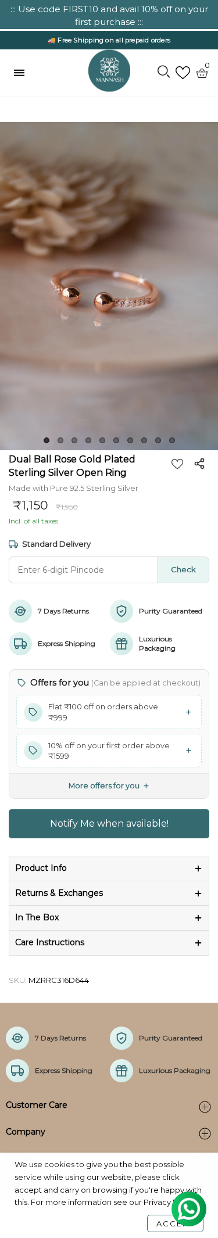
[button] (109, 712)
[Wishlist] (183, 73)
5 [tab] (102, 440)
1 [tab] (46, 440)
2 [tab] (60, 440)
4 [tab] (88, 440)
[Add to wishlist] (177, 463)
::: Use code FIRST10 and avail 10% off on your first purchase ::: (109, 15)
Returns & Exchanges (59, 893)
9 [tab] (158, 440)
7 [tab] (130, 440)
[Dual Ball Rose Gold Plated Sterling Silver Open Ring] (109, 286)
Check (183, 569)
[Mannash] (109, 71)
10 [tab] (172, 440)
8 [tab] (144, 440)
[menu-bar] (22, 72)
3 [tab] (74, 440)
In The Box (37, 917)
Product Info (41, 868)
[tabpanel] (109, 286)
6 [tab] (116, 440)
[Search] (164, 72)
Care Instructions (49, 942)
